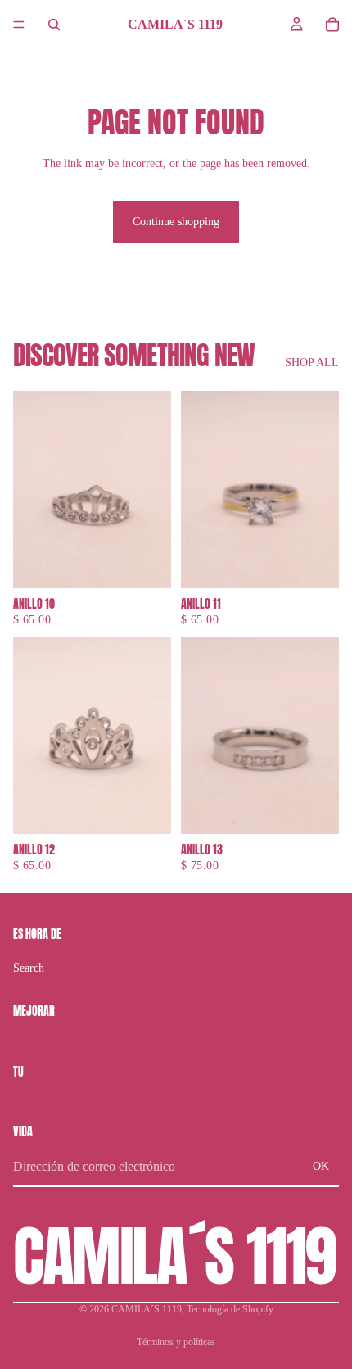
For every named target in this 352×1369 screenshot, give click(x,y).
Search (28, 968)
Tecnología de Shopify (230, 1309)
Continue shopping (176, 221)
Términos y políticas (176, 1342)
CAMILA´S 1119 (146, 1309)
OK (321, 1166)
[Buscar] (54, 25)
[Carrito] (332, 25)
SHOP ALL (312, 362)
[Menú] (19, 24)
